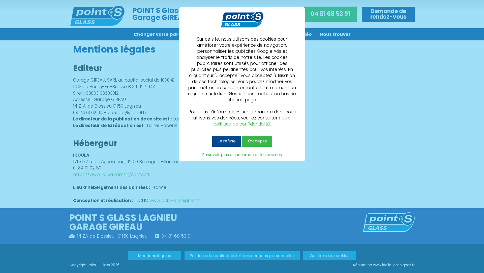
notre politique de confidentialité (252, 121)
